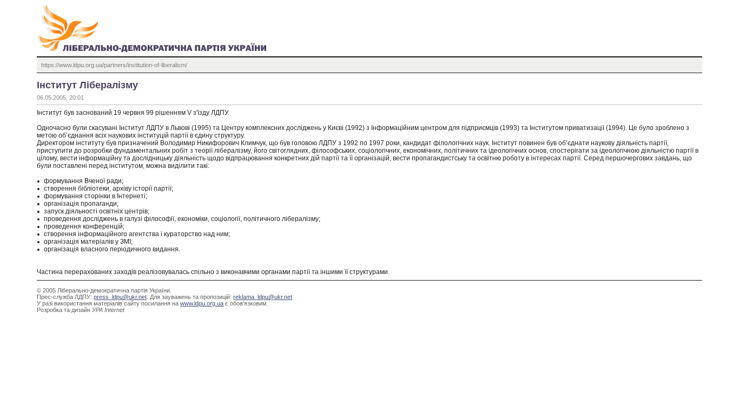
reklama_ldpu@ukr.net (262, 297)
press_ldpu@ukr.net (120, 297)
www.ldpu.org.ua (201, 303)
